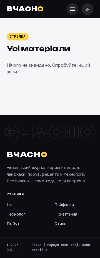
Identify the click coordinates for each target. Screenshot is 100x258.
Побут (13, 223)
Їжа (10, 204)
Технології (17, 213)
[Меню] (72, 9)
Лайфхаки (64, 204)
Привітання (65, 213)
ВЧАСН (25, 9)
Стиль (60, 223)
